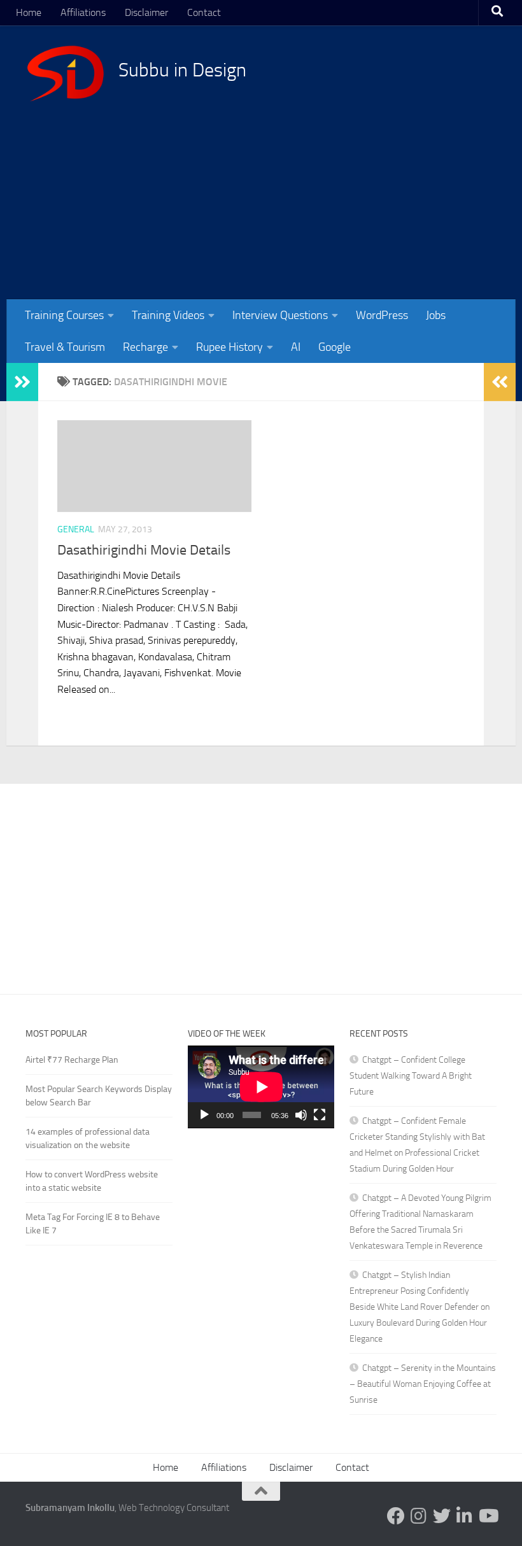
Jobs (436, 315)
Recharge (145, 347)
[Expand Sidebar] (22, 382)
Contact (204, 12)
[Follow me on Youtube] (488, 1516)
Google (334, 347)
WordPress (382, 315)
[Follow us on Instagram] (419, 1516)
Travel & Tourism (65, 347)
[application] (261, 1087)
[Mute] (301, 1115)
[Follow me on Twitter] (442, 1516)
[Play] (204, 1115)
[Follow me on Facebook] (396, 1516)
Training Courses (64, 315)
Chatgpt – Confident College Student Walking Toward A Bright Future (410, 1075)
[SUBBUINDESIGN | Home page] (65, 73)
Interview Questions (280, 315)
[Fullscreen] (319, 1115)
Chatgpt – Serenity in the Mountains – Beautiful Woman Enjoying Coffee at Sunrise (422, 1384)
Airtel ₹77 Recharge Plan (71, 1059)
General (75, 529)
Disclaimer (146, 12)
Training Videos (168, 315)
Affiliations (83, 12)
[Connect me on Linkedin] (465, 1516)
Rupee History (229, 347)
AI (295, 347)
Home (28, 12)
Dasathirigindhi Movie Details (143, 550)
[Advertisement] (264, 191)
